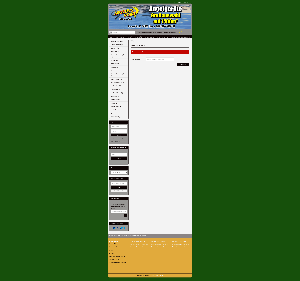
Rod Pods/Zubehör (116, 86)
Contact (111, 253)
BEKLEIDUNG (114, 60)
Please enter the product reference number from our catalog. (118, 206)
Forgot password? (116, 141)
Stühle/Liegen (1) (115, 89)
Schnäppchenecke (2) (135, 37)
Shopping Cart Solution (143, 275)
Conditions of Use (114, 247)
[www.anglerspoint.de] (150, 16)
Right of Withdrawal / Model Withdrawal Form (117, 258)
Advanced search (118, 191)
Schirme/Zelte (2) (115, 99)
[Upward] (4, 278)
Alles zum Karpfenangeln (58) (180, 37)
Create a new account (117, 139)
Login (179, 2)
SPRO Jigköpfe (115, 67)
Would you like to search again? (135, 60)
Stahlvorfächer (115, 110)
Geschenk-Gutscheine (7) (118, 37)
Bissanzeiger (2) (115, 96)
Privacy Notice (113, 244)
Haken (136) (114, 103)
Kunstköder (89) (115, 63)
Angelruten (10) (162, 37)
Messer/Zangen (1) (116, 106)
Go (119, 187)
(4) (111, 70)
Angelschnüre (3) (115, 117)
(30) (112, 113)
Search (183, 64)
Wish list (186, 2)
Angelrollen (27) (149, 37)
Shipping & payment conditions (117, 262)
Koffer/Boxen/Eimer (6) (117, 82)
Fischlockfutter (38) (116, 79)
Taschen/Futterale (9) (117, 93)
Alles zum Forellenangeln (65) (117, 74)
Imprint (111, 250)
